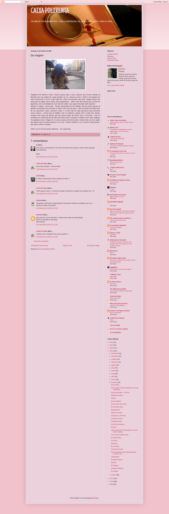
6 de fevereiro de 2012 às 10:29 (47, 194)
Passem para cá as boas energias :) (121, 269)
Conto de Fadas (41, 163)
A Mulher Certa (115, 274)
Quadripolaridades (116, 160)
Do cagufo (114, 471)
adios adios (113, 276)
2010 (111, 481)
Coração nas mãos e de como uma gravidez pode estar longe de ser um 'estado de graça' (121, 243)
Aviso (111, 320)
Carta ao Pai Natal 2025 (117, 138)
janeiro (113, 475)
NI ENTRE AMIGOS (116, 202)
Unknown (39, 215)
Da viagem (114, 465)
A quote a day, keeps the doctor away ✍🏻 (122, 122)
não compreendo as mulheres (120, 218)
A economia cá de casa (118, 151)
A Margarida (115, 457)
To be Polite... (115, 385)
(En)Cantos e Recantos (118, 240)
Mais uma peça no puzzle (119, 303)
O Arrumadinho (115, 332)
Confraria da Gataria (117, 318)
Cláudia (39, 200)
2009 (111, 484)
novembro (115, 356)
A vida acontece (115, 282)
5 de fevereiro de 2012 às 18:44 (47, 157)
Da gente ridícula (117, 460)
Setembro (113, 234)
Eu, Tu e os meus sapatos (119, 329)
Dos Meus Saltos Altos (118, 258)
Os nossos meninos (117, 424)
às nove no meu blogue (118, 175)
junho (113, 371)
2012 (111, 351)
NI (37, 145)
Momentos (113, 251)
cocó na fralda (115, 325)
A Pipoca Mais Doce (117, 167)
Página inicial (67, 245)
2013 (111, 348)
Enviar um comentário (41, 241)
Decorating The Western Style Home (121, 291)
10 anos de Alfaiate (115, 227)
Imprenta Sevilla (112, 60)
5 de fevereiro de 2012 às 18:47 (47, 169)
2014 (111, 345)
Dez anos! (113, 283)
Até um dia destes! (115, 312)
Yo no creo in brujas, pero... (120, 435)
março (113, 379)
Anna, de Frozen (115, 298)
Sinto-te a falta (115, 233)
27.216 (112, 189)
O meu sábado (116, 401)
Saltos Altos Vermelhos (118, 120)
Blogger (96, 498)
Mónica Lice (114, 127)
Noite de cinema (116, 413)
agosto (113, 365)
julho (113, 368)
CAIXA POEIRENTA (50, 11)
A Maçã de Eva (115, 137)
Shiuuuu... (113, 187)
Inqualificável (115, 410)
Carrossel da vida (117, 449)
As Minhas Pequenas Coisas (120, 180)
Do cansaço (115, 446)
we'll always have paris (118, 195)
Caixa (123, 69)
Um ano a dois (114, 182)
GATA (38, 176)
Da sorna (114, 440)
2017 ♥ (112, 252)
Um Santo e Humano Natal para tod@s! (122, 145)
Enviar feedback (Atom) (47, 249)
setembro (114, 362)
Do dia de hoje (116, 438)
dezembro (115, 353)
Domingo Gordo (116, 421)
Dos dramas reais (117, 407)
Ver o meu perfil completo (115, 85)
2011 (111, 478)
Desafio (113, 462)
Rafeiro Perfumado (116, 144)
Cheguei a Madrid (117, 468)
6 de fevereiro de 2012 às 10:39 (47, 208)
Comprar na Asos (117, 418)
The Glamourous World (118, 289)
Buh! (111, 169)
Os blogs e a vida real (118, 416)
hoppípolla (113, 267)
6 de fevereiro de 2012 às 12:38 (47, 225)
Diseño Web (111, 58)
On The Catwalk (115, 209)
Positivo (113, 427)
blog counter (110, 56)
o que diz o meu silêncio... (117, 305)
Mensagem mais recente (39, 245)
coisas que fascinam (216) (118, 220)
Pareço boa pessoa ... (116, 162)
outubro (114, 359)
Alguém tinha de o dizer (117, 196)
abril (113, 376)
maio (113, 374)
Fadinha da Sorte (117, 395)
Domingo (114, 443)
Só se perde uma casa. (119, 404)
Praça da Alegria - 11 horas (120, 392)
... (110, 203)
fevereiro (114, 382)
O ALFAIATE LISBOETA (118, 225)
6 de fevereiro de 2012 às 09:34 (47, 181)
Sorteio (113, 398)
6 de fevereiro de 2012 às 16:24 (47, 237)
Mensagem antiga (93, 245)
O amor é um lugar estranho (120, 311)
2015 (111, 342)
